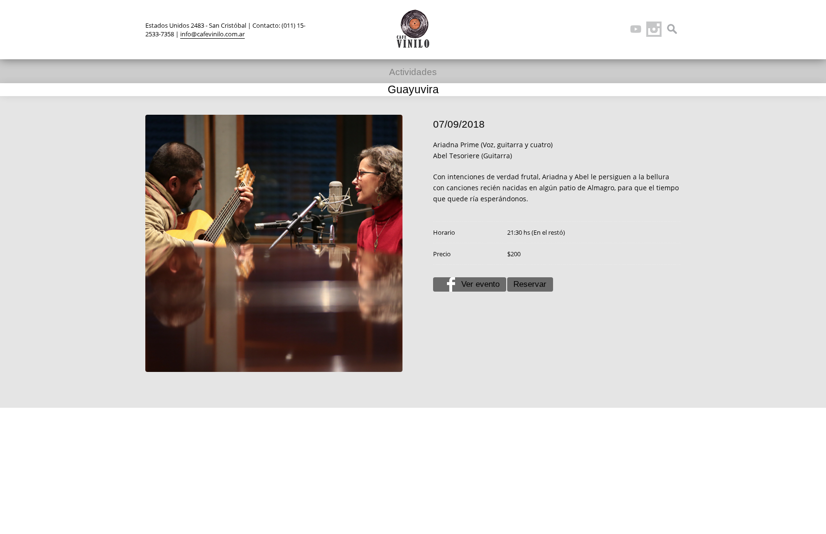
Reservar (529, 284)
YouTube (635, 29)
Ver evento (480, 284)
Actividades (413, 72)
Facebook (599, 29)
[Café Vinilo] (413, 29)
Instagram (654, 29)
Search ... (672, 29)
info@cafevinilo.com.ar (212, 34)
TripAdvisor (617, 29)
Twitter (581, 29)
